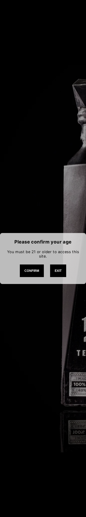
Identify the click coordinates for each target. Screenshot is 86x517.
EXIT (58, 270)
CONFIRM (31, 270)
